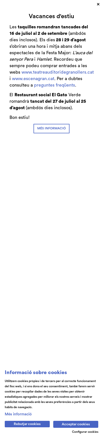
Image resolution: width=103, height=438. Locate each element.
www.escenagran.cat (33, 78)
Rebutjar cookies (27, 424)
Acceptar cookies (76, 424)
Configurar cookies (85, 431)
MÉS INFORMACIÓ (51, 128)
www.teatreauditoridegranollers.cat (58, 72)
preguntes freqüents (54, 85)
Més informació (18, 414)
